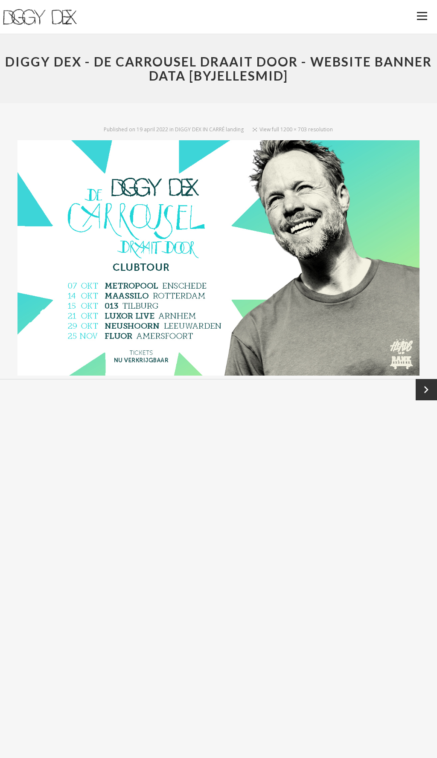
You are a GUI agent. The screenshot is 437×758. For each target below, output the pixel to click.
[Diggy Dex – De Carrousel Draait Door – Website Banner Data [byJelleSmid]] (218, 259)
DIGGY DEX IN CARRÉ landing (209, 129)
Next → (426, 389)
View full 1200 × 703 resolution (296, 129)
